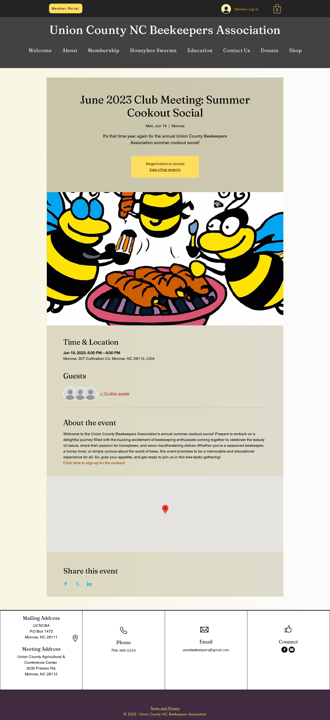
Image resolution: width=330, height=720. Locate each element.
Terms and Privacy (165, 708)
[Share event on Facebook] (65, 584)
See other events (165, 170)
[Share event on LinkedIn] (89, 584)
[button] (277, 8)
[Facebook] (284, 650)
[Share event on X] (77, 584)
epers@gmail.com (214, 650)
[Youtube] (292, 650)
